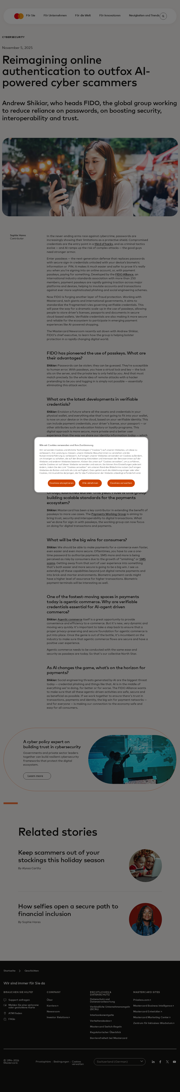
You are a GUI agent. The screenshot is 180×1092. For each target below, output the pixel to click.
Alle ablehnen (90, 483)
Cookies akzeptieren (62, 483)
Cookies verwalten (121, 483)
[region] (91, 465)
